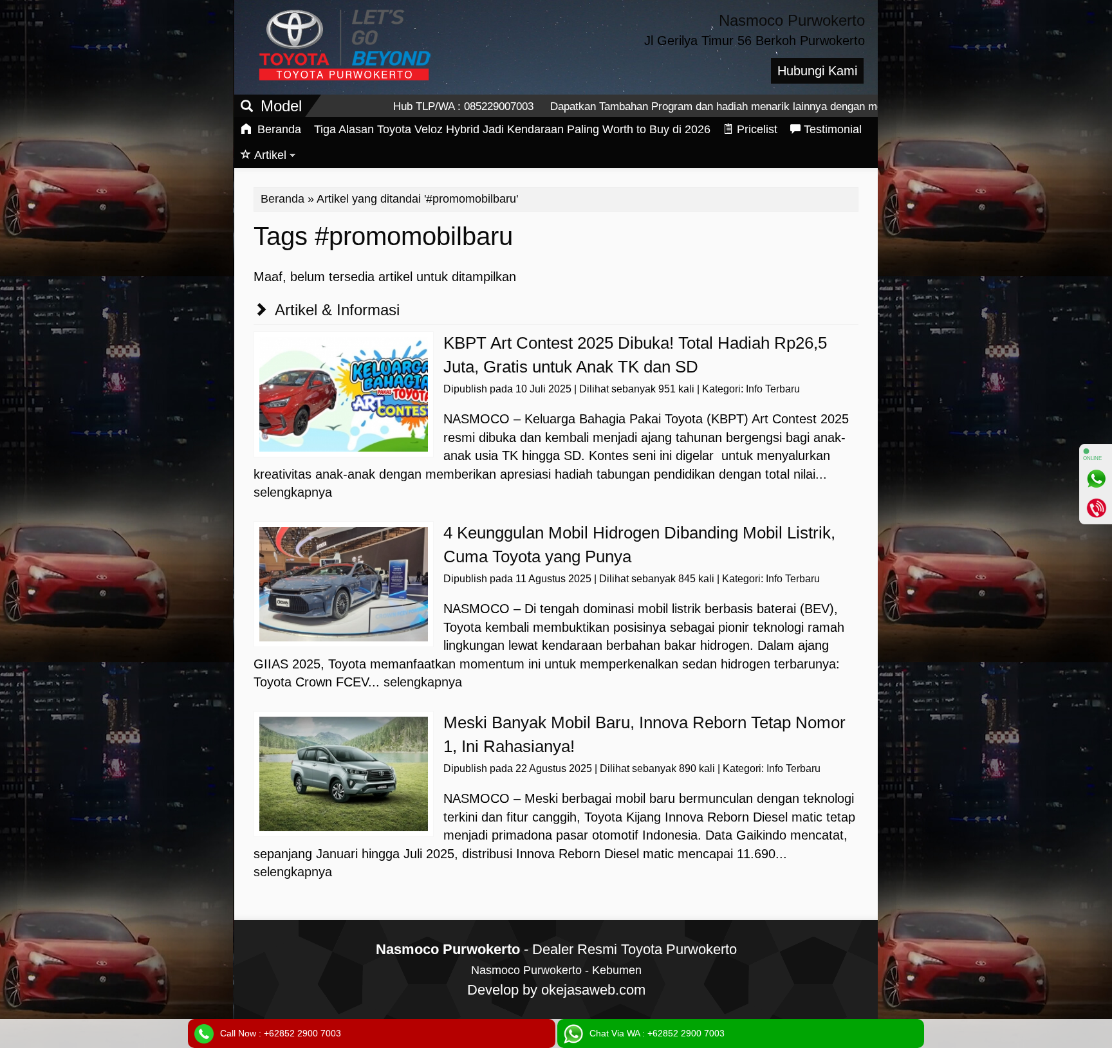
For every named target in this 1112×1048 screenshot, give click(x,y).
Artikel (270, 155)
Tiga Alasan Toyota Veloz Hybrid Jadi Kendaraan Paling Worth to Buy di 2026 (512, 129)
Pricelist (757, 129)
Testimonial (833, 129)
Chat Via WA (657, 1033)
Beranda (277, 129)
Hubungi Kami (817, 71)
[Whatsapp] (1096, 479)
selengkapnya (293, 492)
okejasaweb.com (593, 990)
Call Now (280, 1033)
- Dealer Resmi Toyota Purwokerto (556, 949)
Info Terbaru (773, 388)
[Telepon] (1096, 507)
